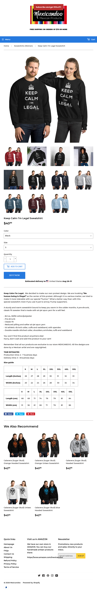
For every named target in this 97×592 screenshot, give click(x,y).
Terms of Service (11, 567)
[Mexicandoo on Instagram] (52, 576)
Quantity (8, 254)
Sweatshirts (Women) (23, 46)
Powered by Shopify (31, 583)
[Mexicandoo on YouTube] (56, 576)
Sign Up (81, 556)
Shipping (8, 557)
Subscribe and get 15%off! (48, 7)
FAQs (6, 550)
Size (5, 242)
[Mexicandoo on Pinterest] (48, 576)
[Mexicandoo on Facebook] (43, 576)
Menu (7, 39)
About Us (8, 547)
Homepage (9, 544)
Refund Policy (10, 560)
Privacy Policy (10, 564)
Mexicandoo (15, 583)
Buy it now (14, 275)
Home (6, 46)
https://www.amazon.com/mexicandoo (45, 557)
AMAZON (31, 547)
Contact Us (9, 554)
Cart (93, 39)
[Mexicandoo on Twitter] (39, 576)
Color (6, 231)
